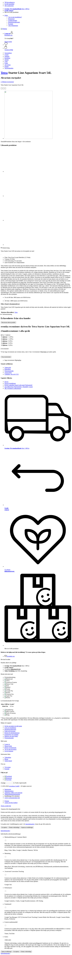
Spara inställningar (7, 951)
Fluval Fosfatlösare (10, 383)
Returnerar (11, 19)
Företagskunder (9, 738)
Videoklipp (7, 757)
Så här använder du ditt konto (13, 726)
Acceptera (4, 827)
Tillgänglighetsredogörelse (12, 794)
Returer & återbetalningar (12, 733)
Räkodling (7, 369)
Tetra (4, 72)
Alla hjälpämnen (13, 25)
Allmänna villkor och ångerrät (13, 793)
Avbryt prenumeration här (12, 798)
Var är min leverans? (10, 749)
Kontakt (10, 24)
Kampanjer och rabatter (11, 734)
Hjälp (6, 15)
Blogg (6, 759)
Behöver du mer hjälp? (11, 736)
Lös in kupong (8, 751)
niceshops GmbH (14, 786)
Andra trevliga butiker (11, 802)
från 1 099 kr (16, 9)
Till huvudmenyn (9, 2)
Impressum (7, 789)
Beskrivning (6, 248)
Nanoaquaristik (9, 371)
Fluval (6, 381)
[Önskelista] (6, 45)
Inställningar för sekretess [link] (12, 796)
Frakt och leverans (9, 731)
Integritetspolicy (5, 831)
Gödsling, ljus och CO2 (11, 374)
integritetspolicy (30, 824)
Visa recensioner (6, 357)
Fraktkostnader (12, 20)
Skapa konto (8, 41)
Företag (6, 801)
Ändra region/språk (20, 783)
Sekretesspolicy (9, 791)
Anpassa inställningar (27, 827)
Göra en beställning (10, 728)
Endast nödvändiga (14, 827)
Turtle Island (8, 761)
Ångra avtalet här (6, 806)
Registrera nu (8, 35)
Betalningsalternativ (14, 22)
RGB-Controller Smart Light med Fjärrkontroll (18, 385)
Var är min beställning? (15, 17)
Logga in (7, 744)
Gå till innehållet (9, 4)
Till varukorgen (9, 5)
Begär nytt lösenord (10, 747)
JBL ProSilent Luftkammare (12, 388)
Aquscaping (8, 372)
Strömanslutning (7, 314)
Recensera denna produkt (8, 322)
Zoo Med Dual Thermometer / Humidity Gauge (18, 387)
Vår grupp (7, 767)
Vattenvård (7, 367)
